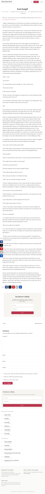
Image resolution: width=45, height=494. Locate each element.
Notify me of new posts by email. (11, 379)
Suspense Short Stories (27, 472)
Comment (5, 336)
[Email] (16, 287)
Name (4, 355)
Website (4, 367)
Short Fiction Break (6, 1)
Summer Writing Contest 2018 (19, 11)
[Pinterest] (13, 287)
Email (4, 361)
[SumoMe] (20, 287)
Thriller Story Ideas (7, 484)
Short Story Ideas (4, 482)
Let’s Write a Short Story (5, 473)
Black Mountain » (38, 323)
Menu (42, 1)
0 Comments (23, 13)
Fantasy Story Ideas (14, 484)
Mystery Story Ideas (11, 482)
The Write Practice (4, 472)
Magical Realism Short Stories (37, 472)
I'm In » (22, 312)
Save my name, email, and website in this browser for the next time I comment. (21, 373)
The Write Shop (11, 472)
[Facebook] (6, 287)
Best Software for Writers (11, 474)
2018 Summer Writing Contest (35, 11)
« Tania (4, 323)
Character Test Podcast (14, 473)
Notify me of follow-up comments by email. (13, 376)
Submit (36, 1)
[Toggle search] (31, 2)
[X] (9, 287)
